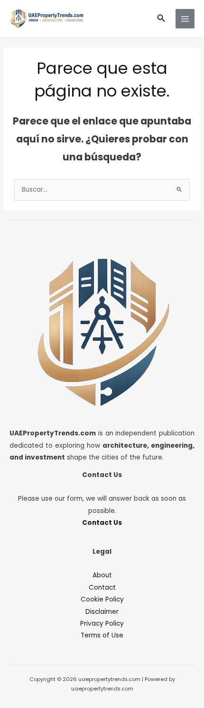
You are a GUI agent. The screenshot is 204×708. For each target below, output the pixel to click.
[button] (161, 19)
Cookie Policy (102, 599)
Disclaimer (102, 611)
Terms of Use (102, 635)
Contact (102, 587)
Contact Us (102, 522)
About (102, 575)
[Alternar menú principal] (185, 18)
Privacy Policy (102, 623)
